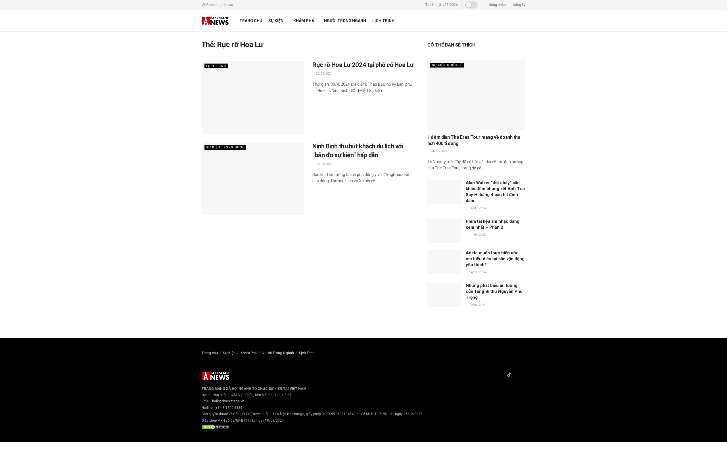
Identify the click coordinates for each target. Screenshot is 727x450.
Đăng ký (518, 5)
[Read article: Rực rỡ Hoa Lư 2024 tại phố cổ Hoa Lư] (253, 97)
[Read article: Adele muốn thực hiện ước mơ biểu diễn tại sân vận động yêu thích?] (444, 262)
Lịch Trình (383, 20)
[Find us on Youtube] (523, 375)
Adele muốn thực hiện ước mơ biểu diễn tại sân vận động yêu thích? (495, 258)
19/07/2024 (477, 305)
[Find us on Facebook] (502, 375)
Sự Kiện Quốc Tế (447, 65)
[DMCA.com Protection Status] (216, 427)
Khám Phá (303, 20)
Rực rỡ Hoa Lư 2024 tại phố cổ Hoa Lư (362, 64)
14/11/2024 (477, 272)
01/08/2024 (438, 151)
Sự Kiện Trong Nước (225, 147)
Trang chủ (250, 20)
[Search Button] (523, 20)
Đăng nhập (496, 5)
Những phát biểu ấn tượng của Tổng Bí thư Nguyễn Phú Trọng (494, 291)
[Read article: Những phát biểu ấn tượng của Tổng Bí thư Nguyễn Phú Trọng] (444, 295)
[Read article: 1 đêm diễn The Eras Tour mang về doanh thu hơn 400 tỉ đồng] (476, 95)
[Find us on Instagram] (516, 375)
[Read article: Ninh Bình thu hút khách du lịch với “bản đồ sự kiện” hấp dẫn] (253, 178)
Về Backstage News (217, 5)
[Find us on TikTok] (509, 375)
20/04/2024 (323, 73)
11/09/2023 (477, 235)
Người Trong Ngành (345, 20)
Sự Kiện (275, 20)
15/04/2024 (323, 164)
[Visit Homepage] (215, 21)
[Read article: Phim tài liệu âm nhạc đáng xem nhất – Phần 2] (444, 230)
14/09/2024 (477, 208)
